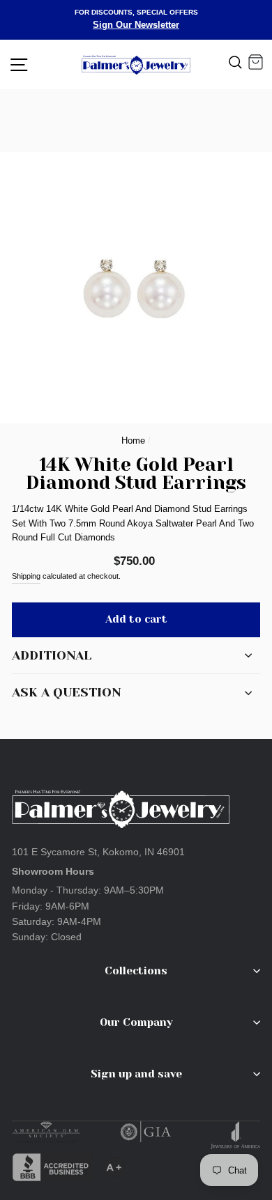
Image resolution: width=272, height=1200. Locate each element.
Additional (51, 655)
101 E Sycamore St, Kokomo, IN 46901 (98, 851)
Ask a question (66, 692)
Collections (136, 971)
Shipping (26, 576)
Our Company (136, 1022)
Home (133, 440)
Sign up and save (136, 1074)
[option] (136, 20)
